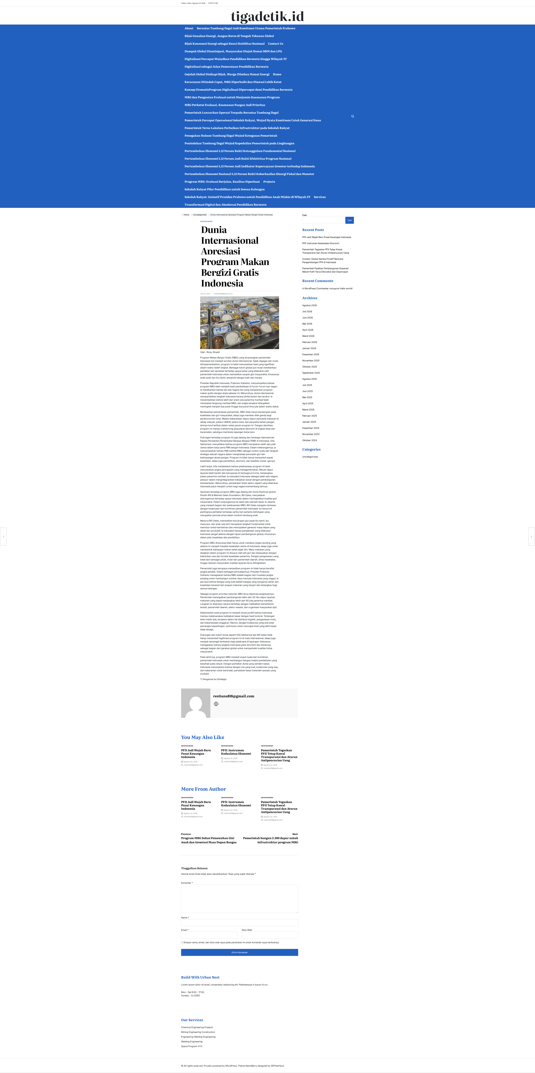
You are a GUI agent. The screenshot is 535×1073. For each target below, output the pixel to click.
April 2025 (307, 403)
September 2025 (311, 372)
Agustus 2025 (309, 379)
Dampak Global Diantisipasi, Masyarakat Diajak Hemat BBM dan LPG (233, 51)
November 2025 (310, 360)
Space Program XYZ (191, 1046)
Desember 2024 (310, 428)
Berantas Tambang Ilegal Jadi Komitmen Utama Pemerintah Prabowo (246, 28)
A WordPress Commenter (315, 288)
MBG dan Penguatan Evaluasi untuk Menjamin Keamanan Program (232, 97)
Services (320, 197)
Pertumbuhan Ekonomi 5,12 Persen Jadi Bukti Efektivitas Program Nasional (238, 158)
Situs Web (247, 930)
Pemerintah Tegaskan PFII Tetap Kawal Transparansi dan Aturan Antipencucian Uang (279, 755)
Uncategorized (206, 221)
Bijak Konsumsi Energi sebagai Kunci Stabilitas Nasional (225, 43)
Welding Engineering (192, 1041)
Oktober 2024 (309, 440)
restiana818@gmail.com (223, 294)
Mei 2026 (307, 323)
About (189, 28)
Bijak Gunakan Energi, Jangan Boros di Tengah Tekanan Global (229, 36)
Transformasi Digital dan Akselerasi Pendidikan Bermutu (226, 204)
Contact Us (275, 43)
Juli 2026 (307, 311)
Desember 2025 (310, 354)
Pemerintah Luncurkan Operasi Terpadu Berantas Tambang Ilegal (232, 112)
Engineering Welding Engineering (198, 1036)
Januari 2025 (309, 421)
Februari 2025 (309, 415)
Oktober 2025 (309, 366)
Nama (185, 917)
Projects (269, 181)
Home (277, 74)
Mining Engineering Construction (198, 1032)
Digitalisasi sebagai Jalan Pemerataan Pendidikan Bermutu (227, 66)
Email (185, 930)
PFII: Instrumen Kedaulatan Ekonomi (236, 751)
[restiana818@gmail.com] (195, 703)
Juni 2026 (307, 317)
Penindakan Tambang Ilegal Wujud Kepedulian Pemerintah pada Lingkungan (239, 143)
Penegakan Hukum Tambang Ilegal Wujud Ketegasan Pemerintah (231, 135)
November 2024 (310, 434)
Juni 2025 (307, 391)
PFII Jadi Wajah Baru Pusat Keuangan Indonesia (196, 753)
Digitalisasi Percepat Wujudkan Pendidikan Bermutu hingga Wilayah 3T (236, 59)
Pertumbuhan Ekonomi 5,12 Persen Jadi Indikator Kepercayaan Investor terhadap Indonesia (250, 166)
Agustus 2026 (309, 305)
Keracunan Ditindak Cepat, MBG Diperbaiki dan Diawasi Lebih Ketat (233, 82)
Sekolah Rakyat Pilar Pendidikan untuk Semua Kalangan (225, 189)
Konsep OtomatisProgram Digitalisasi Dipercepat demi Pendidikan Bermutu (239, 89)
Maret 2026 (308, 336)
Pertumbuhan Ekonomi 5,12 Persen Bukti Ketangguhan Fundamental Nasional (240, 151)
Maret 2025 (308, 409)
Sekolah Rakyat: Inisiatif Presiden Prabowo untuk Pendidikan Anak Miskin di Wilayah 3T (247, 197)
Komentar (187, 882)
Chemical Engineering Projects (197, 1027)
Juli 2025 (307, 385)
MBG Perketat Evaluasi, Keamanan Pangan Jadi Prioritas (225, 105)
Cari (304, 215)
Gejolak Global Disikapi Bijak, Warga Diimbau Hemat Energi (227, 74)
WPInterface (277, 1065)
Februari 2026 (309, 342)
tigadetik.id (267, 15)
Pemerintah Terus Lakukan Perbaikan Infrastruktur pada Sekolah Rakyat (237, 128)
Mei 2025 (307, 397)
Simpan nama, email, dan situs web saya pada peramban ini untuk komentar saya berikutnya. (231, 942)
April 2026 (307, 329)
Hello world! (346, 288)
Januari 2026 (309, 348)
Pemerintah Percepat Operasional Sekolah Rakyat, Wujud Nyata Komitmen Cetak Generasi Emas (253, 120)
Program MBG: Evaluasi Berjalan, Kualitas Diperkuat (222, 181)
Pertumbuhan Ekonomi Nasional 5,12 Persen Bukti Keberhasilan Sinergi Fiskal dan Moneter (249, 174)
